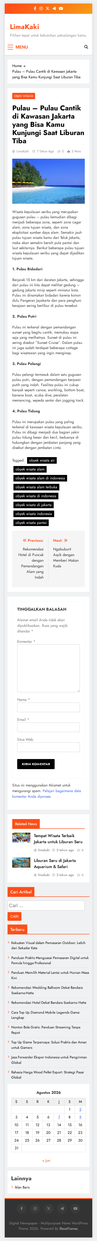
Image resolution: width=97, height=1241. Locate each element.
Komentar (26, 641)
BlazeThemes (69, 1228)
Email (23, 719)
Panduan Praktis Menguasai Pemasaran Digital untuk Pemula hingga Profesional (50, 960)
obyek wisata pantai (31, 522)
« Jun (46, 1160)
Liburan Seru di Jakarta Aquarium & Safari (55, 863)
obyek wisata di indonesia (36, 496)
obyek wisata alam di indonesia (40, 478)
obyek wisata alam (30, 469)
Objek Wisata (23, 96)
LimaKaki (24, 27)
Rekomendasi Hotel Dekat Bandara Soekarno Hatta (48, 1002)
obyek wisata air (42, 460)
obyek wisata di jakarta (34, 505)
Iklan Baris (22, 1187)
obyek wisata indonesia (34, 513)
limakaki (44, 850)
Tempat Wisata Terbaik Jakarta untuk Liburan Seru (58, 839)
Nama (23, 699)
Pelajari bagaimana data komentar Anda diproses (46, 793)
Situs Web (25, 739)
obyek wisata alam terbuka (36, 487)
